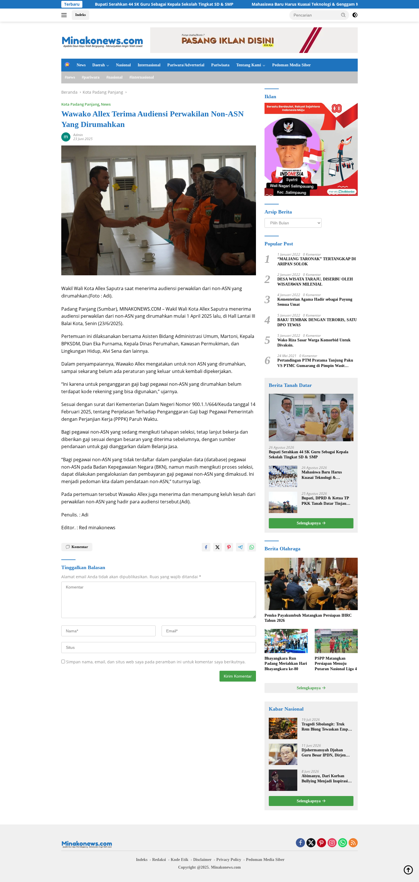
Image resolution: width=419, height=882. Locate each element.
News (81, 65)
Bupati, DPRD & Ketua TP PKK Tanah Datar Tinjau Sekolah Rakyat (325, 501)
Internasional (149, 65)
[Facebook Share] (206, 547)
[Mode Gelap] (355, 15)
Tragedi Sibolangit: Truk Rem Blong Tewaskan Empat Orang (326, 727)
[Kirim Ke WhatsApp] (251, 547)
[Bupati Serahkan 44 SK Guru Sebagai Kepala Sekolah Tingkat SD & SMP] (311, 417)
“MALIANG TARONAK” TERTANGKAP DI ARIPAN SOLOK (316, 261)
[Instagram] (332, 843)
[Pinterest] (321, 843)
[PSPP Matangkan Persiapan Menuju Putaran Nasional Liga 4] (336, 641)
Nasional (123, 65)
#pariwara (90, 77)
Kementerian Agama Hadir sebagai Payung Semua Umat (314, 302)
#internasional (141, 77)
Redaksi (159, 860)
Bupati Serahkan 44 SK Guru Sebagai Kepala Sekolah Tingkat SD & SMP (132, 4)
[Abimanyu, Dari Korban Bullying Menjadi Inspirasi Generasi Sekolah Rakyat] (283, 780)
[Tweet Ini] (217, 547)
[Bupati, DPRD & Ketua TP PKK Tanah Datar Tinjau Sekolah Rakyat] (283, 502)
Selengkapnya (309, 523)
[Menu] (65, 15)
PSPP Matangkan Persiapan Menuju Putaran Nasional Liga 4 (336, 663)
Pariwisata (220, 65)
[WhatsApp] (342, 843)
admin (78, 134)
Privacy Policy (228, 860)
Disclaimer (202, 860)
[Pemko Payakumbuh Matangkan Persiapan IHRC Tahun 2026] (311, 584)
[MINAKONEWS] (102, 39)
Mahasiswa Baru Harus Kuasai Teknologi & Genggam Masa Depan (283, 4)
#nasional (114, 77)
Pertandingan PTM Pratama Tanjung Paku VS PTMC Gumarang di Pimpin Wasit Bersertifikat (315, 363)
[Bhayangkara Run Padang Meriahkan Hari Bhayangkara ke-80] (286, 641)
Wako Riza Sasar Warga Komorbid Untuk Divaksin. (314, 342)
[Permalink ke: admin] (65, 136)
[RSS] (353, 843)
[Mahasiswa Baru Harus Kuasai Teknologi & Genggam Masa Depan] (283, 476)
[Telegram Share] (240, 547)
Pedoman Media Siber (291, 65)
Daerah (98, 65)
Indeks (80, 15)
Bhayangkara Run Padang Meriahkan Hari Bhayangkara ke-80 (286, 663)
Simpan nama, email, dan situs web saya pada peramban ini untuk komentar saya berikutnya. (156, 661)
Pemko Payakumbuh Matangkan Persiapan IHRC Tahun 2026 (308, 618)
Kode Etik (179, 860)
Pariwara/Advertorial (185, 65)
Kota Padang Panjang (80, 104)
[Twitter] (311, 843)
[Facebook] (300, 843)
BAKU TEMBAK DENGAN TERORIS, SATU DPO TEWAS (317, 322)
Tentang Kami (248, 65)
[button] (343, 14)
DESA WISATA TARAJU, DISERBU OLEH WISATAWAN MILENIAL (315, 281)
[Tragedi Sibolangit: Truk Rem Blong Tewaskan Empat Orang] (283, 728)
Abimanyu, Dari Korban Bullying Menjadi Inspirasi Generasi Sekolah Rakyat (325, 779)
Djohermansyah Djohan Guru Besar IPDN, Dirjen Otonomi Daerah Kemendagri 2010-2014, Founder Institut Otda (327, 753)
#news (70, 77)
